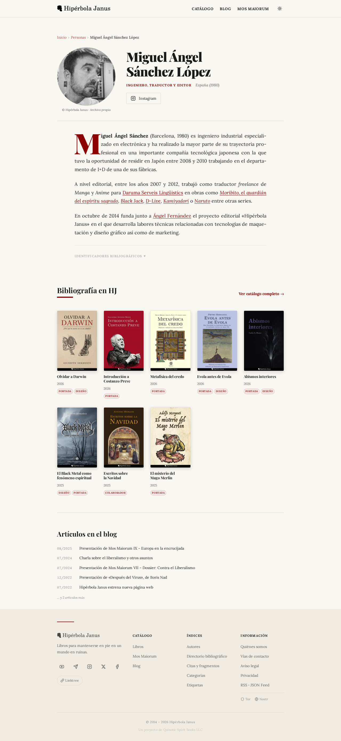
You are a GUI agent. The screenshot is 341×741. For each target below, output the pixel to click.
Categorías (196, 675)
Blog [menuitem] (225, 8)
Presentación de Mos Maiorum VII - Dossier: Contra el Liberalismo (137, 567)
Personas (78, 37)
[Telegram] (75, 666)
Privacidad (249, 675)
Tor (247, 699)
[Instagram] (89, 666)
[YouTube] (62, 666)
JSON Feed (259, 685)
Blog (136, 665)
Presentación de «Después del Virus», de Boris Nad (123, 577)
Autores (193, 646)
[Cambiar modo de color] (279, 8)
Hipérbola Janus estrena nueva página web (116, 587)
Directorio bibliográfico (207, 656)
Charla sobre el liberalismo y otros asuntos (116, 557)
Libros (138, 646)
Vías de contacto (255, 656)
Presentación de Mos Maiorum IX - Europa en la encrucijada (131, 548)
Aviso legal (250, 665)
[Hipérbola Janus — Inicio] (83, 8)
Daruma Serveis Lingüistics (153, 193)
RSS (244, 685)
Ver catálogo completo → (261, 293)
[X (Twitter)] (103, 666)
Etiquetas (195, 685)
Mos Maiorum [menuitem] (253, 8)
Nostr (263, 699)
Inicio (62, 37)
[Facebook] (117, 666)
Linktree (72, 680)
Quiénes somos (254, 646)
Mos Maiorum (145, 656)
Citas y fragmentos (203, 665)
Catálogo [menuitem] (203, 8)
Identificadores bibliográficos (108, 256)
